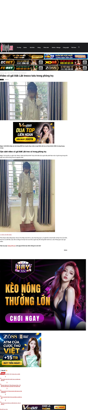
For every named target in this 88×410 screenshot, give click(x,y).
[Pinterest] (36, 253)
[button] (79, 47)
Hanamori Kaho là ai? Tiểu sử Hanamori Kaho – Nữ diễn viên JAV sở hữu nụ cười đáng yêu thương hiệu (11, 385)
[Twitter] (31, 253)
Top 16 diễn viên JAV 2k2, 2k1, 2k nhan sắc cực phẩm (10, 374)
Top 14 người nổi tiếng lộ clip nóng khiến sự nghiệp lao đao (11, 397)
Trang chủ (2, 73)
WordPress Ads (4, 409)
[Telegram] (41, 253)
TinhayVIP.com (11, 245)
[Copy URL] (46, 253)
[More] (51, 253)
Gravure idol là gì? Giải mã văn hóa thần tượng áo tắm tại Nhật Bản (11, 391)
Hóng (6, 73)
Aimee (65, 250)
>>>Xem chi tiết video (6, 234)
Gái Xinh (3, 383)
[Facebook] (26, 253)
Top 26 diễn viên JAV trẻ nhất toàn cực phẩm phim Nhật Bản (10, 379)
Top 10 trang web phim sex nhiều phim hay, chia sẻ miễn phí (10, 403)
